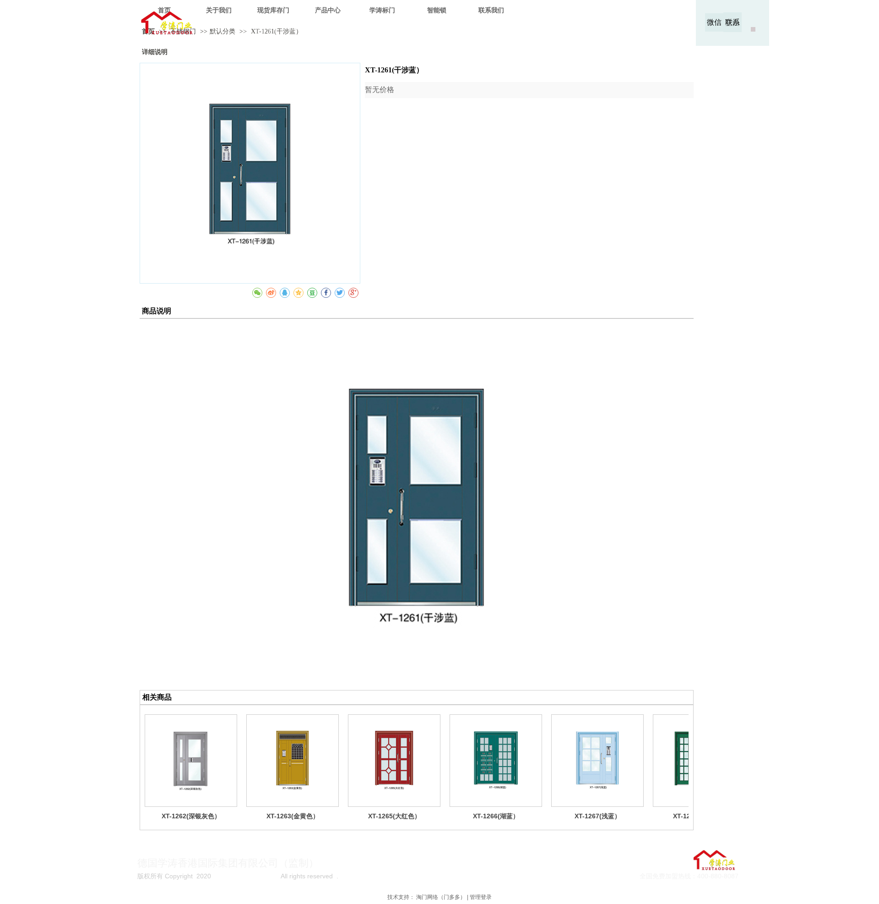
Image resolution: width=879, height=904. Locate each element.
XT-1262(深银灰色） (191, 816)
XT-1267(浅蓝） (598, 816)
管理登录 (481, 897)
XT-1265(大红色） (394, 816)
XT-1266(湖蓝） (496, 816)
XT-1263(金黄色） (292, 816)
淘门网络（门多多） (441, 897)
